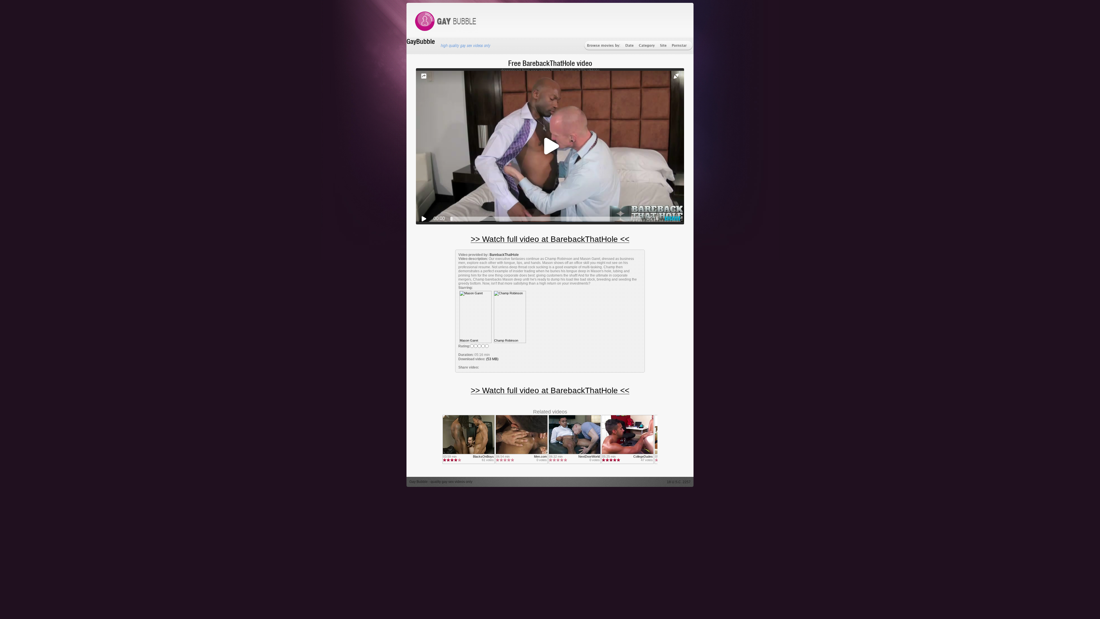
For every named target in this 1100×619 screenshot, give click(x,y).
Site (663, 45)
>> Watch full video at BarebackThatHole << (550, 239)
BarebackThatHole (504, 255)
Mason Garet (469, 340)
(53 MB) (492, 359)
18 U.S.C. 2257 (679, 482)
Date (629, 45)
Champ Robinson (506, 340)
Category (647, 45)
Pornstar (679, 45)
